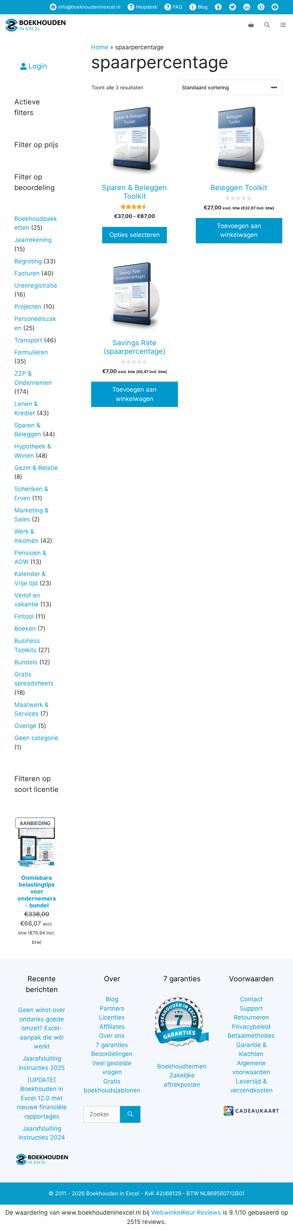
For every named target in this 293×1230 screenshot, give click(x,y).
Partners (112, 1008)
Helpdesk (146, 7)
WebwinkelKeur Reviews (186, 1212)
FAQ (177, 7)
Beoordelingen (112, 1053)
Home (99, 47)
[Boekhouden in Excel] (35, 25)
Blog (202, 7)
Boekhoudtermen (182, 1066)
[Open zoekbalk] (267, 25)
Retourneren (251, 1017)
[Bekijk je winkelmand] (251, 25)
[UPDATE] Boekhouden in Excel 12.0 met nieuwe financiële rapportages (42, 1098)
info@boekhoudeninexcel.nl (88, 7)
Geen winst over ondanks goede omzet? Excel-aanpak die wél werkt (41, 1028)
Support (251, 1008)
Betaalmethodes (251, 1035)
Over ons (112, 1035)
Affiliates (112, 1026)
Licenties (112, 1017)
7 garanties (112, 1044)
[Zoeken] (130, 1114)
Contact (251, 999)
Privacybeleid (251, 1026)
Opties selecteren (134, 234)
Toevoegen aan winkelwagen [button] (239, 230)
